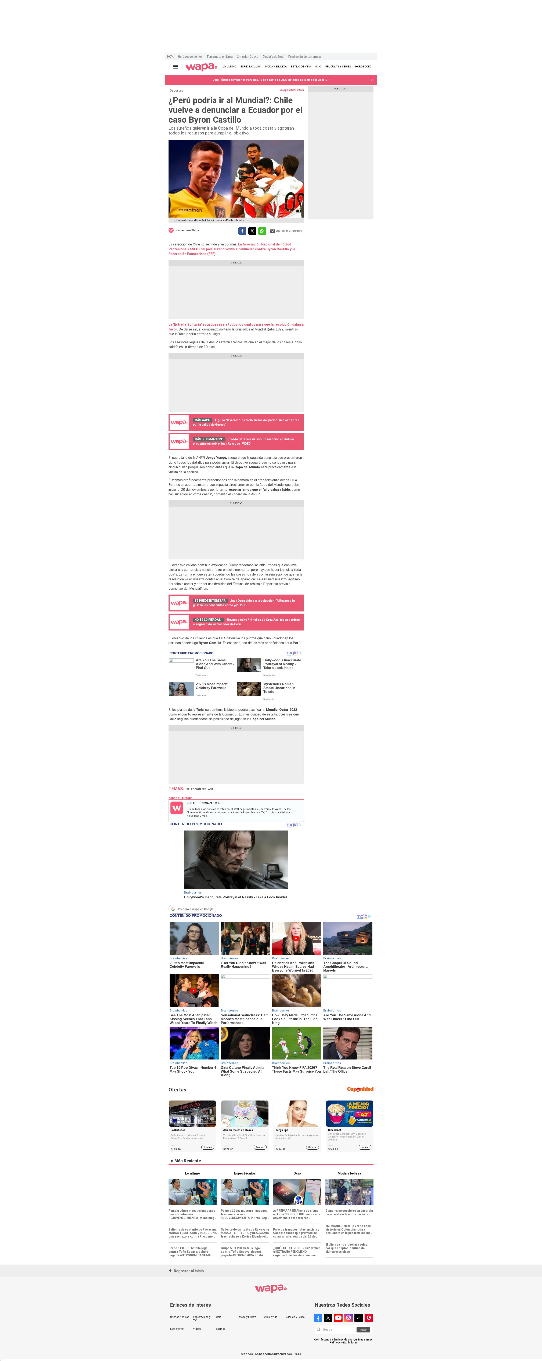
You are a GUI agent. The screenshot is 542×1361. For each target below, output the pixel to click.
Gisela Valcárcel (273, 56)
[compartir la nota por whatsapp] (262, 231)
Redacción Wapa (187, 230)
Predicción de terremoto (305, 56)
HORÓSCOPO (363, 66)
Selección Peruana (199, 789)
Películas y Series (295, 1317)
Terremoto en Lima (220, 56)
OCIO (318, 66)
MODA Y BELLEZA (276, 66)
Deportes (176, 90)
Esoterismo (177, 1328)
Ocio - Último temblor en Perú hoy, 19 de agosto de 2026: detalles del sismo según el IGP (271, 79)
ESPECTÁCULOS (251, 66)
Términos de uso (342, 1339)
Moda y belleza (247, 1317)
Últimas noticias (179, 1317)
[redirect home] (201, 67)
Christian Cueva (247, 56)
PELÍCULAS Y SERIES (338, 66)
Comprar (207, 1147)
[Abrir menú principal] (175, 67)
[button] (372, 80)
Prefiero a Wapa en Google (195, 909)
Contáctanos (322, 1339)
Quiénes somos (363, 1339)
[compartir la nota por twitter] (252, 231)
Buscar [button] (363, 1330)
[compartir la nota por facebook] (242, 231)
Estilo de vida (269, 1317)
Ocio (218, 1317)
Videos (197, 1328)
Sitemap (220, 1328)
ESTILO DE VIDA (301, 66)
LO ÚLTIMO (229, 66)
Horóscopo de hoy (190, 56)
